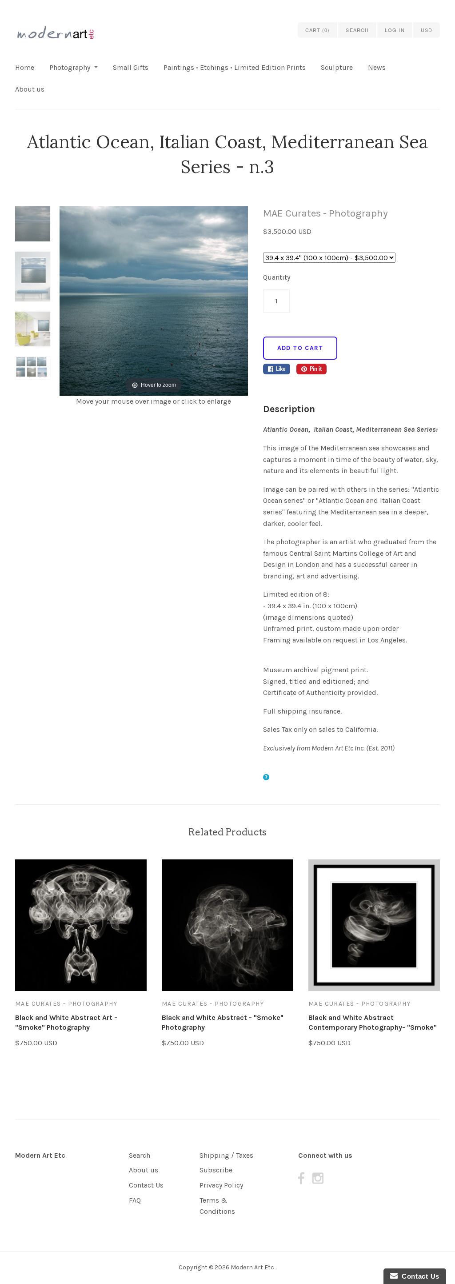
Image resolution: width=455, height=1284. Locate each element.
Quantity (276, 277)
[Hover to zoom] (154, 300)
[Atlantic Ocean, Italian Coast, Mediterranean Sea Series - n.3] (32, 229)
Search (139, 1155)
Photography (69, 67)
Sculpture (337, 67)
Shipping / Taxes (226, 1155)
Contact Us (146, 1185)
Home (24, 67)
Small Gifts (130, 67)
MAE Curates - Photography (325, 213)
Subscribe (216, 1170)
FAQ (135, 1200)
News (377, 67)
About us (29, 89)
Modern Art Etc (40, 1155)
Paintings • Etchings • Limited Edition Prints (235, 67)
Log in (395, 29)
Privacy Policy (221, 1185)
